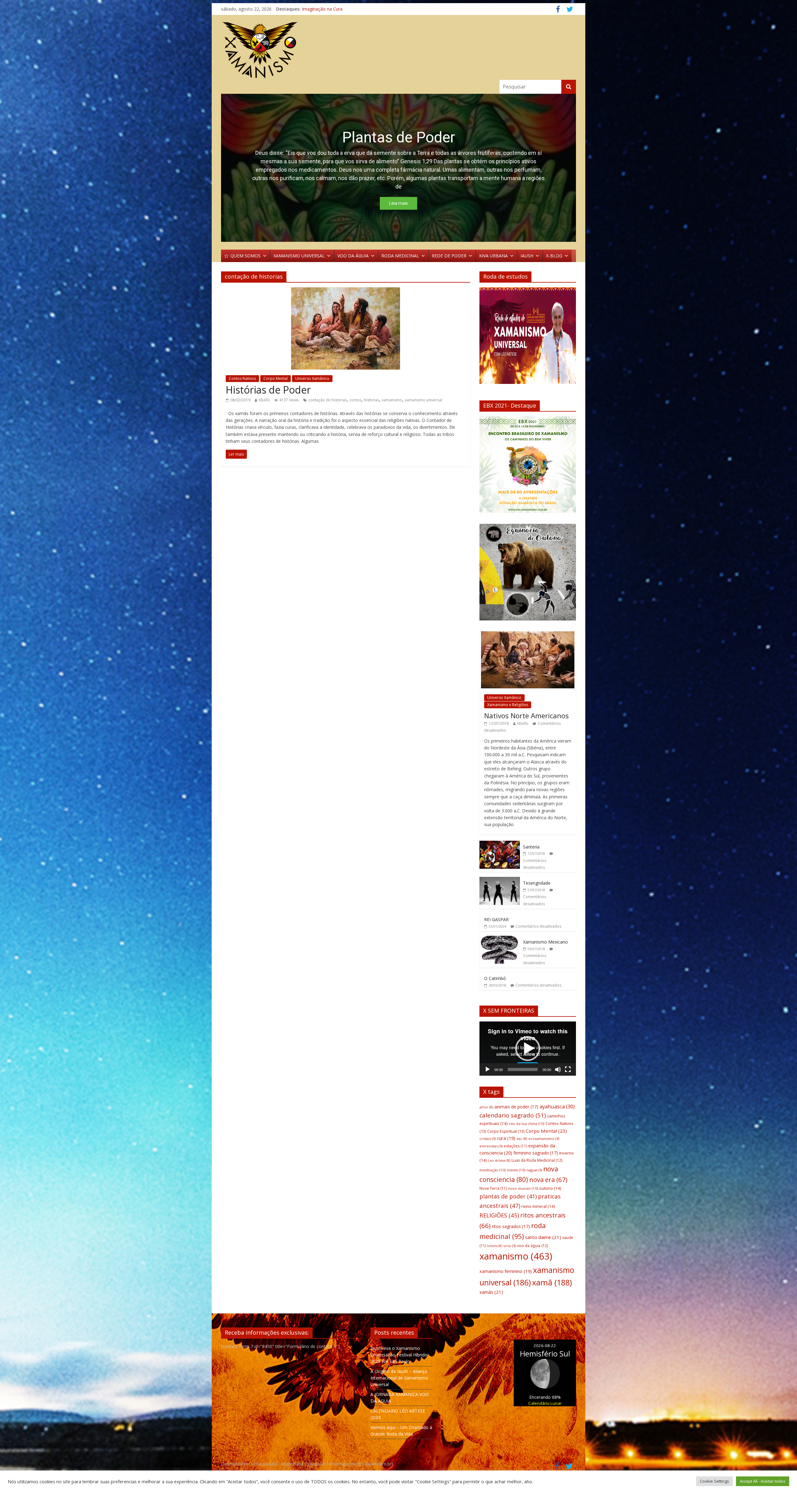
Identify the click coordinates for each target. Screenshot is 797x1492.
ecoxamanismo (543, 1138)
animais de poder (516, 1107)
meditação (492, 1170)
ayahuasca (557, 1106)
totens (494, 1246)
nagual (534, 1170)
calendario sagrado (512, 1115)
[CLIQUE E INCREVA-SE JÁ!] (527, 338)
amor (486, 1107)
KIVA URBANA (493, 256)
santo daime (543, 1237)
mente (516, 1170)
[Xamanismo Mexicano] (499, 939)
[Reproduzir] (487, 1069)
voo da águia (532, 1245)
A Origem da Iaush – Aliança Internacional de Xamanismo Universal (399, 1377)
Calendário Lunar (545, 1403)
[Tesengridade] (499, 880)
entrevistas (490, 1146)
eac (521, 1138)
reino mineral (538, 1206)
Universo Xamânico (312, 378)
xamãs (491, 1292)
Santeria (531, 847)
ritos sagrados (511, 1226)
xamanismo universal (423, 400)
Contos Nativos (242, 378)
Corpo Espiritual (505, 1131)
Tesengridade (536, 883)
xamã (552, 1282)
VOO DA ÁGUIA (353, 256)
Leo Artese (499, 1160)
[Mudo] (558, 1069)
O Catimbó (495, 978)
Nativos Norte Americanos (526, 715)
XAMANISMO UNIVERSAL (299, 256)
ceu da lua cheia (526, 1123)
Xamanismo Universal (324, 9)
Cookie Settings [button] (714, 1481)
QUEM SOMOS (245, 256)
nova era (548, 1179)
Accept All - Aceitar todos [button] (762, 1481)
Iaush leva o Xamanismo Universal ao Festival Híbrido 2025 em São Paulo (398, 1354)
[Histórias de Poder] (345, 291)
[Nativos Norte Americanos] (527, 635)
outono (550, 1188)
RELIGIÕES (499, 1215)
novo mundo (523, 1188)
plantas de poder (508, 1196)
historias (371, 400)
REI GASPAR (496, 919)
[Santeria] (499, 844)
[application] (527, 1048)
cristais (487, 1138)
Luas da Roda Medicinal (537, 1160)
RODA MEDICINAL (400, 256)
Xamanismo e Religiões (507, 704)
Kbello (264, 400)
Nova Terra (493, 1188)
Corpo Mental (275, 378)
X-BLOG (554, 256)
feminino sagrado (535, 1153)
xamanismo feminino (505, 1271)
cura (506, 1138)
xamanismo (392, 400)
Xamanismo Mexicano (545, 942)
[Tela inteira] (568, 1069)
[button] (398, 168)
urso (509, 1245)
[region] (398, 168)
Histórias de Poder (268, 389)
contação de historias (328, 400)
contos (355, 400)
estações (515, 1146)
